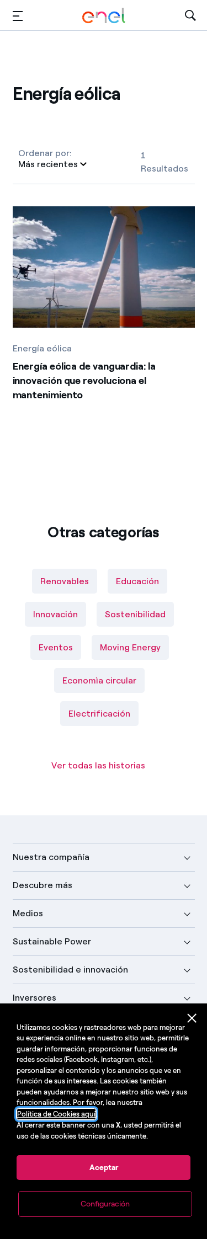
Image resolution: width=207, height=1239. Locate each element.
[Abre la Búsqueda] (190, 15)
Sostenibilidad (135, 614)
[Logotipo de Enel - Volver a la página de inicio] (103, 16)
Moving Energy (130, 647)
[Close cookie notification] (192, 1018)
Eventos (56, 647)
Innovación (55, 614)
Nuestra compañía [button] (51, 857)
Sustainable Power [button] (52, 941)
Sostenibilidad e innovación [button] (70, 969)
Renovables (64, 581)
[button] (17, 15)
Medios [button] (28, 913)
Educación (137, 581)
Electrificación (99, 713)
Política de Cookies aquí (56, 1114)
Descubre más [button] (42, 885)
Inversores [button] (34, 997)
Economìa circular (99, 680)
